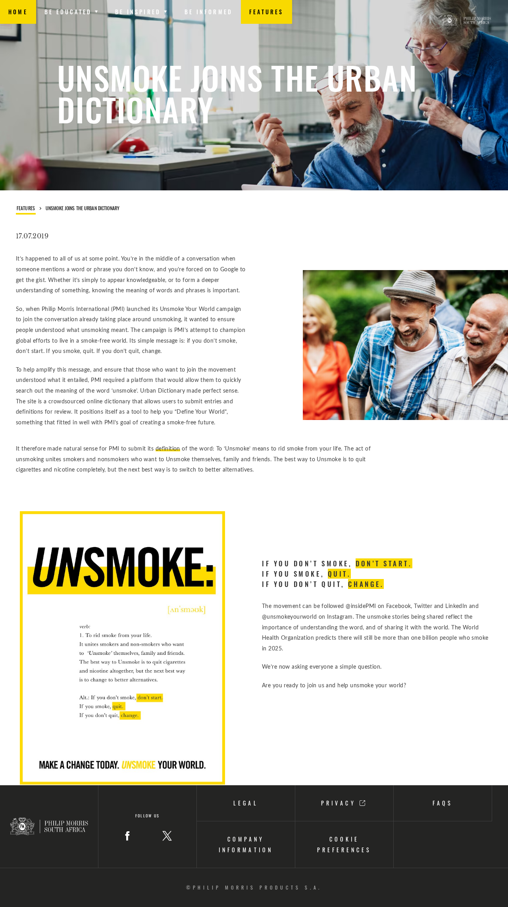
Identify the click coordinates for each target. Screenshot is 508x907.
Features (26, 208)
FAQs (443, 803)
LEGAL (245, 803)
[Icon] (127, 836)
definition (168, 449)
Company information (246, 844)
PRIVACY (340, 803)
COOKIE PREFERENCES (344, 844)
